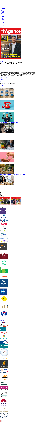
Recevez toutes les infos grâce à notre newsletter (4, 77)
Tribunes (3, 25)
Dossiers (3, 12)
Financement (3, 8)
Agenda (3, 2)
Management (3, 6)
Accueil (0, 62)
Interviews (3, 11)
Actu (1, 1)
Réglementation (3, 7)
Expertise (3, 22)
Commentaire (1, 192)
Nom (0, 193)
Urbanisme (3, 9)
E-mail (1, 194)
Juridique (3, 19)
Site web (1, 195)
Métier (2, 20)
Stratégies (3, 24)
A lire (2, 4)
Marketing (3, 21)
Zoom (1, 10)
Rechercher (1, 27)
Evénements (3, 3)
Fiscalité (3, 23)
